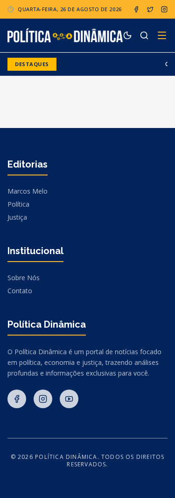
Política (18, 204)
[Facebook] (136, 9)
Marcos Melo (27, 191)
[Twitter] (150, 9)
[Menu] (162, 35)
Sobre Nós (23, 277)
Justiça (17, 217)
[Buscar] (144, 35)
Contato (19, 290)
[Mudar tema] (127, 35)
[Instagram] (164, 9)
